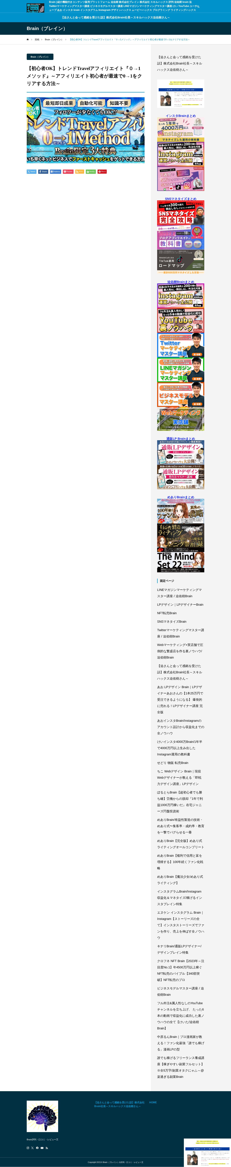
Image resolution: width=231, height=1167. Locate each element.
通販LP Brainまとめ (180, 438)
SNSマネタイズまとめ (180, 199)
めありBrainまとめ (180, 497)
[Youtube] (42, 1148)
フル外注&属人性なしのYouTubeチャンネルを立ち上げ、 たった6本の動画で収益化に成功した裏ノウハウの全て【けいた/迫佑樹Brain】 (180, 1015)
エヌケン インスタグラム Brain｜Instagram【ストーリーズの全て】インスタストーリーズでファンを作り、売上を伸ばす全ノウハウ (180, 925)
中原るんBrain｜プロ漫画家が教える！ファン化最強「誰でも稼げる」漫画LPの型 (180, 1043)
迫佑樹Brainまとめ (180, 282)
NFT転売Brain (167, 613)
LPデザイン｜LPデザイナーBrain (180, 604)
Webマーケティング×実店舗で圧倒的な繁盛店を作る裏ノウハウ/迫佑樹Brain (180, 651)
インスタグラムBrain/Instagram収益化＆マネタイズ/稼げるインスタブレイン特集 (179, 898)
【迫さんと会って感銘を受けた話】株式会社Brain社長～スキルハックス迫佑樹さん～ (115, 17)
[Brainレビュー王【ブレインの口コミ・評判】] (35, 8)
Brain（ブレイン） (40, 57)
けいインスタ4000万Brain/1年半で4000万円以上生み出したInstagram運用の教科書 (179, 748)
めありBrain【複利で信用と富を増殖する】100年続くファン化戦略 (180, 862)
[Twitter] (32, 1148)
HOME (153, 1102)
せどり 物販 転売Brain (172, 763)
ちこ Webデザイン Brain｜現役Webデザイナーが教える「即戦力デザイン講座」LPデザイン (179, 778)
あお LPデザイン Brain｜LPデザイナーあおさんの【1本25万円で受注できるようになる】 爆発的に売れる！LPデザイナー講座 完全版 (180, 699)
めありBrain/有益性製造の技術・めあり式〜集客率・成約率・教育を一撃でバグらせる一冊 (180, 826)
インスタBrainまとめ (181, 115)
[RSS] (47, 1148)
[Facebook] (37, 1148)
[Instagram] (28, 1148)
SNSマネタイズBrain (171, 621)
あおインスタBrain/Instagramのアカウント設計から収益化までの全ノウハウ (180, 727)
